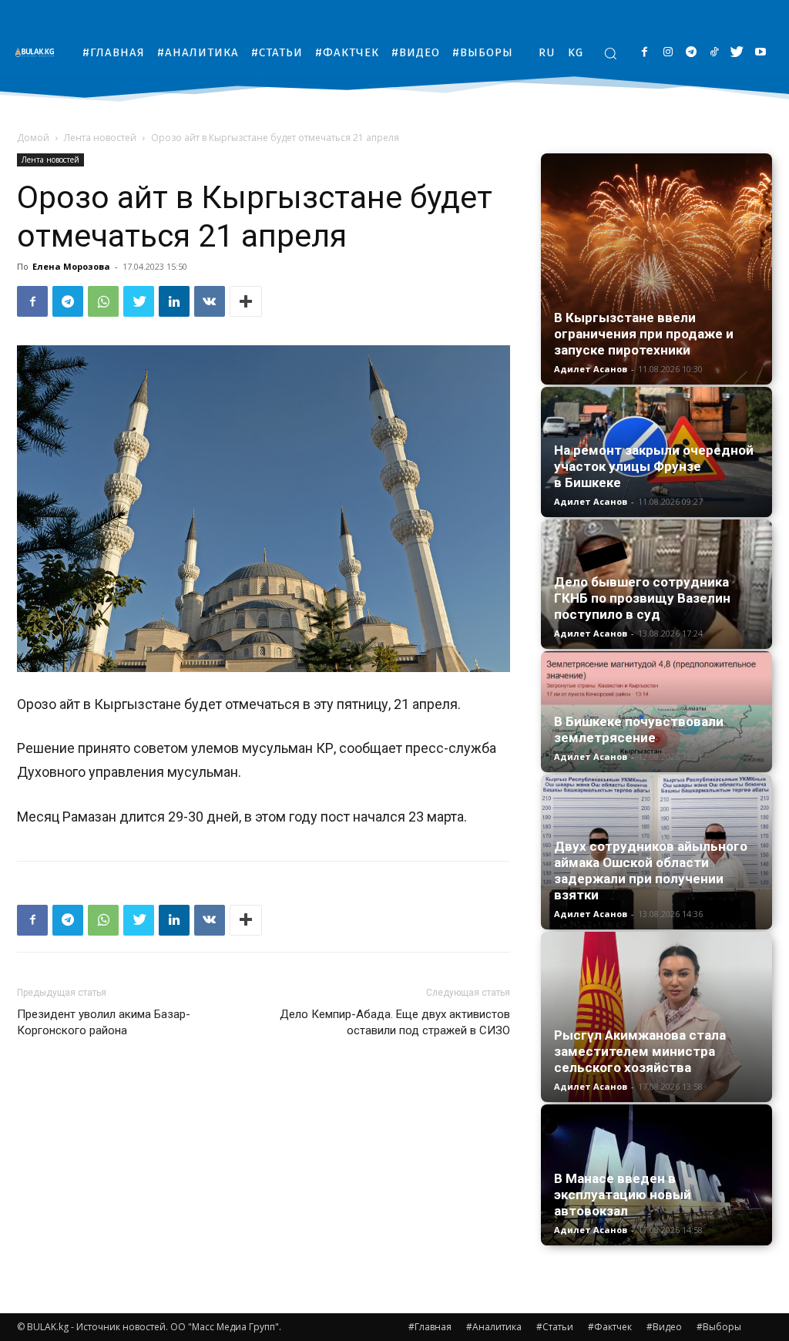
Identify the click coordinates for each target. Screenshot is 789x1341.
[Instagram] (667, 52)
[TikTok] (713, 52)
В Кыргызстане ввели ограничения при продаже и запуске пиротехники (644, 334)
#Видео (664, 1326)
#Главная (430, 1326)
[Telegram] (690, 52)
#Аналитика (494, 1326)
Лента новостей (100, 137)
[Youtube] (760, 52)
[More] (246, 301)
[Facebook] (644, 52)
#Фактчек (610, 1326)
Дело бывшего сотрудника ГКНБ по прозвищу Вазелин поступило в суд (642, 598)
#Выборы (719, 1326)
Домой (33, 137)
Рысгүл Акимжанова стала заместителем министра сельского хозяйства (640, 1051)
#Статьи (554, 1326)
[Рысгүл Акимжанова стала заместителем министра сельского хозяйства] (656, 1017)
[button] (610, 53)
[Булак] (38, 52)
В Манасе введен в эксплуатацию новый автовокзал (622, 1194)
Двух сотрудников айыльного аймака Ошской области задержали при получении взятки (650, 870)
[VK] (209, 301)
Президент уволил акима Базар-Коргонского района (103, 1022)
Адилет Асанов (590, 369)
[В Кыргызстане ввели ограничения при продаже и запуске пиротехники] (656, 269)
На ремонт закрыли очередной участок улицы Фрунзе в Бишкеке (654, 466)
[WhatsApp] (103, 301)
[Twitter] (737, 52)
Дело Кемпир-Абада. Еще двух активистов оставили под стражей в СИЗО (395, 1022)
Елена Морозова (71, 266)
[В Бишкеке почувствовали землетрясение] (656, 711)
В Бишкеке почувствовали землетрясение (639, 729)
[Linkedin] (174, 301)
